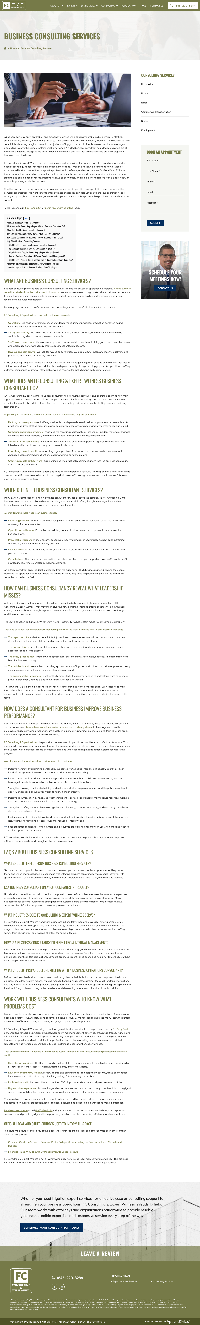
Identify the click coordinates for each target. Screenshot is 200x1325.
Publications (129, 5)
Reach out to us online (16, 1110)
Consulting (108, 5)
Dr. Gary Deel (120, 1029)
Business (145, 121)
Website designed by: (155, 1321)
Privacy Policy (68, 1322)
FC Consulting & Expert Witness (21, 742)
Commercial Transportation (156, 111)
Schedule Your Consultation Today (52, 1227)
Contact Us (156, 5)
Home (13, 48)
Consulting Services (163, 1281)
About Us (55, 5)
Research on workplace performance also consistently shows (59, 727)
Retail (144, 102)
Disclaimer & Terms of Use (91, 1322)
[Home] (5, 48)
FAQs (143, 5)
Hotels (144, 93)
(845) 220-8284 (33, 207)
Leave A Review (100, 1253)
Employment (148, 130)
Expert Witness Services (81, 5)
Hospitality (147, 84)
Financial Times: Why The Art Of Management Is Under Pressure (43, 1151)
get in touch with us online (59, 207)
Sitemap (56, 1322)
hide (26, 218)
